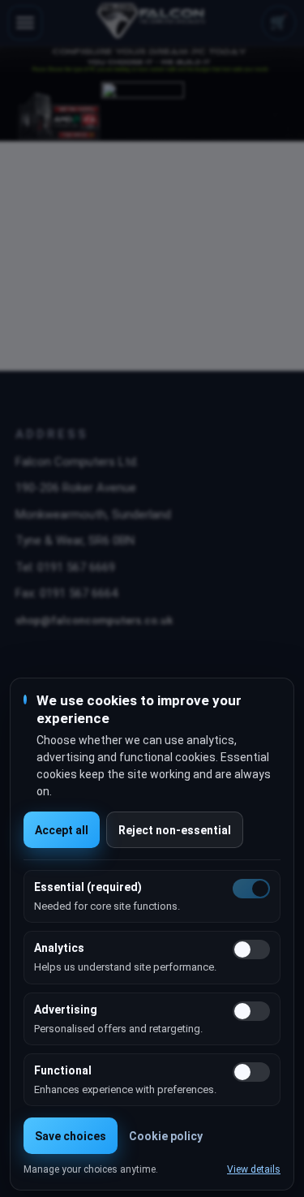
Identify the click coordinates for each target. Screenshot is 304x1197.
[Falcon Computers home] (152, 22)
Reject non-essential (174, 830)
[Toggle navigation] (25, 23)
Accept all (61, 830)
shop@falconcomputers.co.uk (94, 620)
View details (253, 1169)
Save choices (70, 1136)
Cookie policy (166, 1136)
